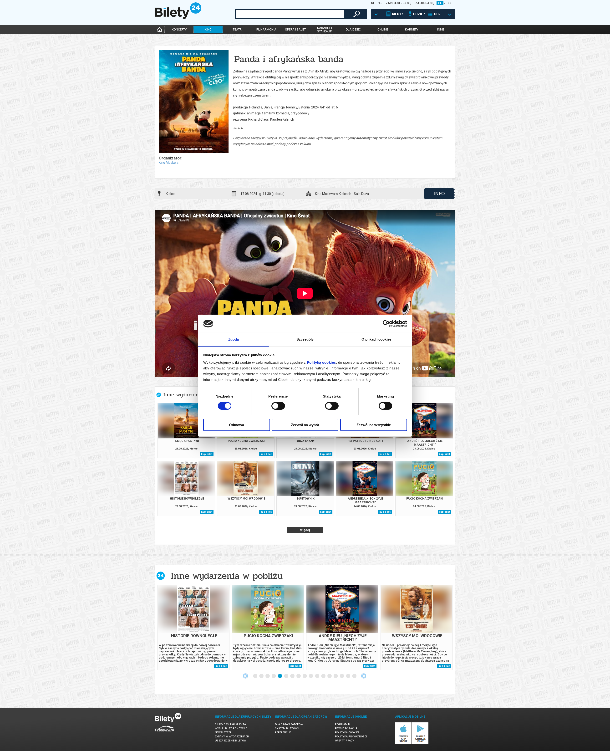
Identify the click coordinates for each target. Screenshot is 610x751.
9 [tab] (305, 676)
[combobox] (290, 14)
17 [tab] (354, 676)
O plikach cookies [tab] (376, 339)
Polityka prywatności (351, 736)
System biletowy (287, 728)
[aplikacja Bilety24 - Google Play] (420, 743)
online (382, 29)
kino (208, 29)
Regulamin (342, 724)
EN (450, 3)
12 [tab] (323, 676)
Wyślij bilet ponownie (231, 728)
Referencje (283, 732)
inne (440, 29)
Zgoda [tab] (233, 339)
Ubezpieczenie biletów (230, 740)
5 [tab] (280, 676)
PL (440, 3)
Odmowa (236, 425)
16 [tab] (348, 676)
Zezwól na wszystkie (373, 425)
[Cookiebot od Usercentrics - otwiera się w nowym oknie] (386, 323)
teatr (237, 29)
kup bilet (206, 454)
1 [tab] (255, 676)
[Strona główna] (178, 18)
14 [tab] (336, 676)
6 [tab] (286, 676)
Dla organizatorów (289, 724)
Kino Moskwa (168, 162)
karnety (411, 29)
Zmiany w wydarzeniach (232, 736)
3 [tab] (267, 676)
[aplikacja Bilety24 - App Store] (403, 743)
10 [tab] (311, 676)
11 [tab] (317, 676)
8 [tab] (298, 676)
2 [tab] (261, 676)
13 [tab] (329, 676)
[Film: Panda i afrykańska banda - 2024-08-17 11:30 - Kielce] (193, 102)
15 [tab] (342, 676)
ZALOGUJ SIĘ (424, 3)
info (439, 193)
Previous (245, 676)
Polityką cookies (321, 362)
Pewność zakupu (347, 728)
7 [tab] (292, 676)
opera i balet (295, 29)
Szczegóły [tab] (305, 339)
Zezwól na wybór (305, 425)
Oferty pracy (344, 740)
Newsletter (223, 732)
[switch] (278, 406)
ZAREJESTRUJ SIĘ (398, 3)
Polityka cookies (347, 732)
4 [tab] (274, 676)
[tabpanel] (193, 627)
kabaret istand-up (324, 29)
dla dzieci (353, 29)
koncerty (179, 29)
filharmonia (266, 29)
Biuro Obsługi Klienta (230, 724)
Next (363, 676)
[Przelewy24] (164, 733)
